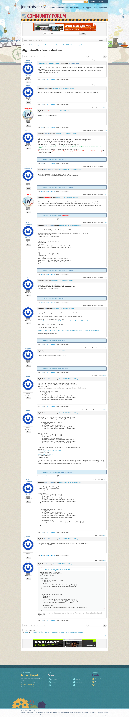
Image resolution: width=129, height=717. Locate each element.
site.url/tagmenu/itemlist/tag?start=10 (49, 451)
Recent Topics (33, 40)
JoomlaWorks (33, 7)
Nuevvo (106, 715)
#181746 (105, 277)
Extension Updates (100, 679)
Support (88, 8)
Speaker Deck (79, 685)
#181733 (105, 107)
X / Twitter (54, 679)
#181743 (105, 222)
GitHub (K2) (79, 682)
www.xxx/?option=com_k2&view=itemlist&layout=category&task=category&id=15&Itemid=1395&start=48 (68, 330)
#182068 (105, 409)
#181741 (105, 166)
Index (25, 40)
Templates (69, 8)
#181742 (105, 194)
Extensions (60, 8)
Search (40, 40)
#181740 (105, 130)
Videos (97, 684)
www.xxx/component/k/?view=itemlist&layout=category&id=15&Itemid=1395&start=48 (63, 321)
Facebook (53, 682)
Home (52, 8)
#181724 (105, 85)
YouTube (53, 685)
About (95, 8)
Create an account (50, 79)
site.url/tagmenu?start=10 (45, 454)
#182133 (105, 479)
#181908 (105, 375)
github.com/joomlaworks (27, 684)
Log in (42, 79)
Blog (96, 682)
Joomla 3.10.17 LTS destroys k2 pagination (49, 63)
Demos (76, 8)
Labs (82, 8)
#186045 (105, 560)
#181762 (105, 347)
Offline (28, 77)
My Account (102, 8)
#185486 (105, 535)
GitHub (78, 679)
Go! (86, 1)
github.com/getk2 (37, 687)
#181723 (105, 60)
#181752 (105, 305)
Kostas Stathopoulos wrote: (55, 569)
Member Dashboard (99, 2)
